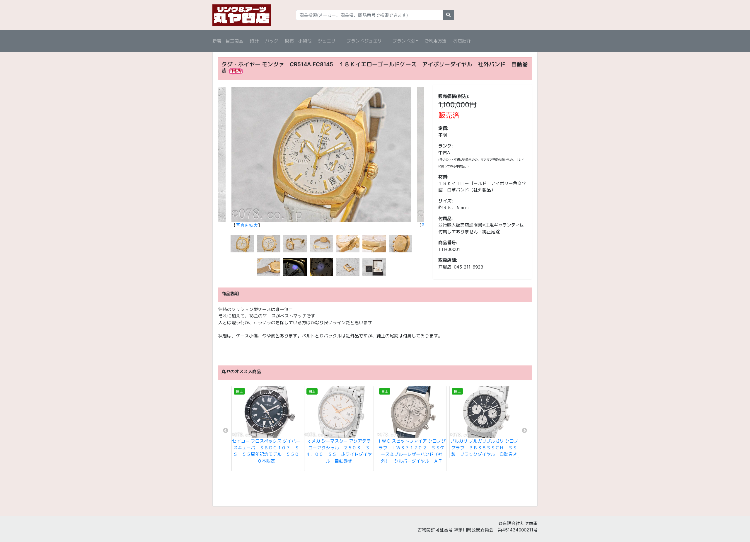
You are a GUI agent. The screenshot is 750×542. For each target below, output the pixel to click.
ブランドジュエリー (366, 41)
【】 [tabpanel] (246, 225)
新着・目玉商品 (227, 41)
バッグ (271, 41)
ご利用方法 (435, 41)
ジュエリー (329, 41)
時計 (254, 41)
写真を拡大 (247, 225)
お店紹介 (462, 41)
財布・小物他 (298, 41)
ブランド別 (404, 41)
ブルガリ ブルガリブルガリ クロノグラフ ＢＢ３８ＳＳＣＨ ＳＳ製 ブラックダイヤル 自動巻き (484, 447)
